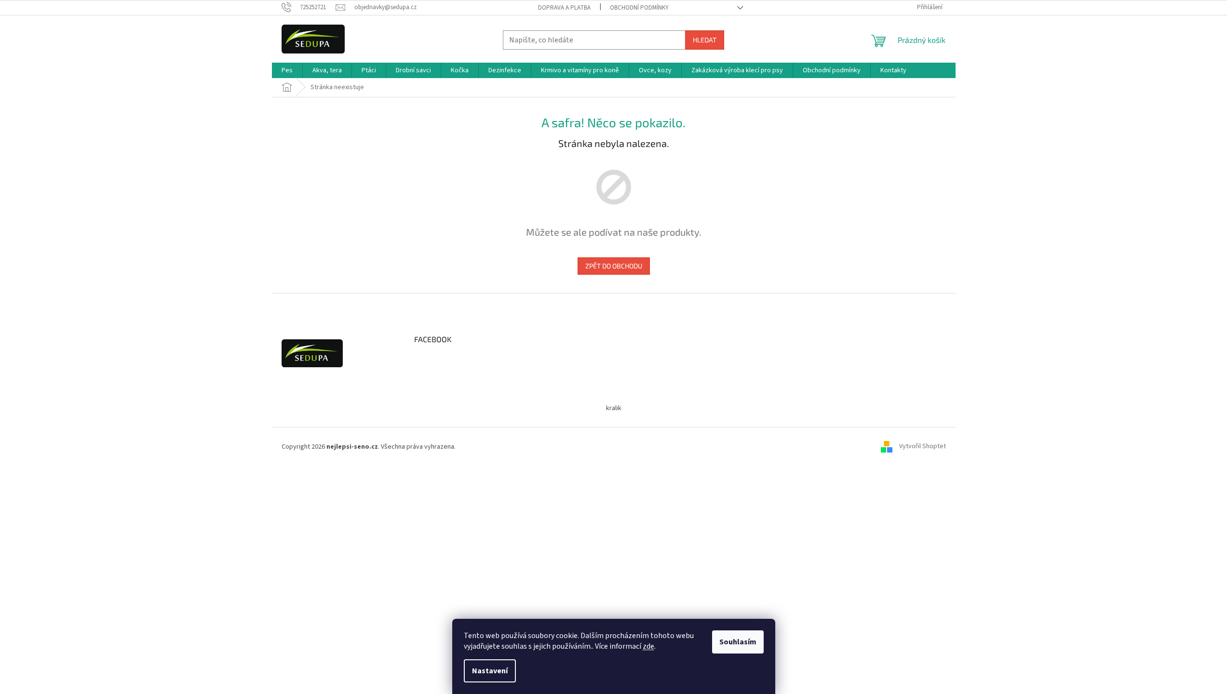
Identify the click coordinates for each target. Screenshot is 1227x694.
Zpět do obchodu (613, 266)
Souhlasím (737, 642)
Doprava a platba (564, 7)
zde (648, 646)
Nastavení (490, 671)
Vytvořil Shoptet (922, 447)
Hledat (704, 40)
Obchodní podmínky (639, 7)
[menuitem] (287, 70)
